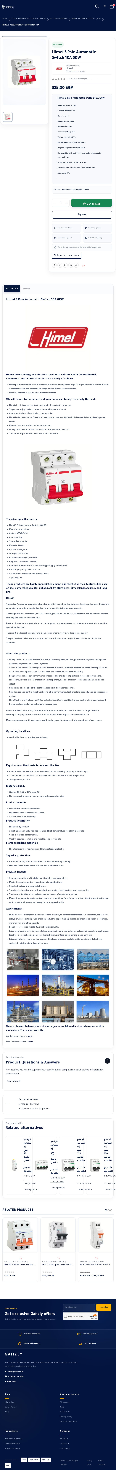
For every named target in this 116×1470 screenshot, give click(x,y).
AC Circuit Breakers (58, 19)
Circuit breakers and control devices (28, 19)
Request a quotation (14, 1439)
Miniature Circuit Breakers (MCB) (86, 19)
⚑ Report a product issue (66, 256)
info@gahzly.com (14, 1372)
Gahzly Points (10, 1407)
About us (64, 1439)
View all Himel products (75, 71)
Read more (32, 1222)
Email (70, 265)
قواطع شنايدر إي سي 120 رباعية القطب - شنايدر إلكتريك (52, 1158)
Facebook (54, 265)
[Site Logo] (8, 7)
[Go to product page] (20, 1235)
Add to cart (93, 205)
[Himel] (59, 68)
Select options (108, 1222)
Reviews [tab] (26, 289)
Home (4, 19)
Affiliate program (12, 1449)
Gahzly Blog (65, 1449)
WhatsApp (76, 265)
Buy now (82, 215)
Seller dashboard (12, 1444)
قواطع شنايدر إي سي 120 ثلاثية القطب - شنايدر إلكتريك (79, 1156)
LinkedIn (65, 265)
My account (65, 1402)
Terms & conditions (68, 1422)
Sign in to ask (14, 1081)
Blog (7, 1412)
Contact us (65, 1412)
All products (10, 1402)
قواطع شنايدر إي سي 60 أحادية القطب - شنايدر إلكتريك (26, 1156)
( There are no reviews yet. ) (77, 79)
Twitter (59, 265)
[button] (97, 7)
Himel (69, 68)
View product (31, 1190)
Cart (62, 1407)
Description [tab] (12, 289)
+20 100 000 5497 (14, 1377)
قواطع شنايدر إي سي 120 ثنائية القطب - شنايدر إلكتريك (106, 1156)
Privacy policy (66, 1417)
